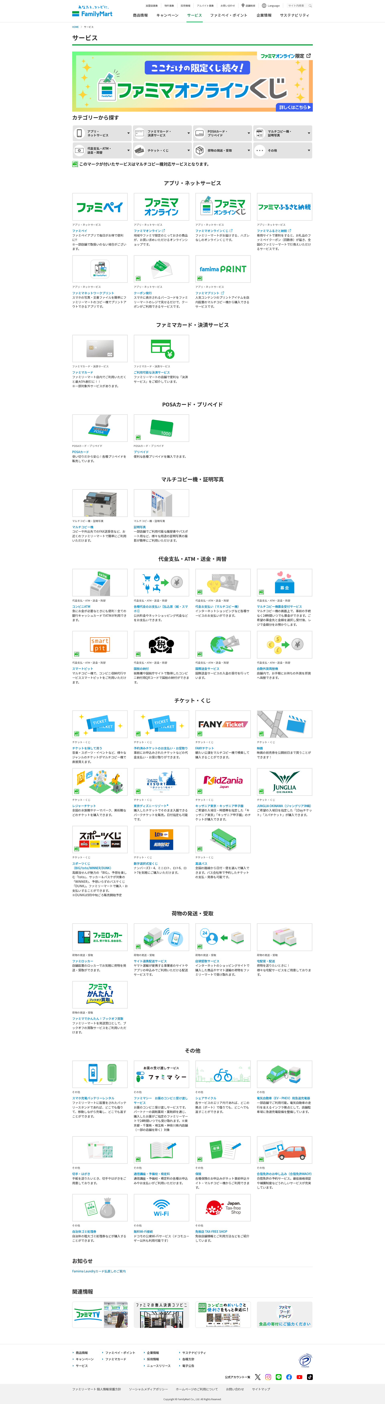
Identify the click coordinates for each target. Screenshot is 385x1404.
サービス (82, 1366)
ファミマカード (115, 1359)
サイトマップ (261, 1389)
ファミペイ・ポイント (229, 15)
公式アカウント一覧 (237, 1377)
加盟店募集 (152, 5)
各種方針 (188, 1359)
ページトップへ (372, 1391)
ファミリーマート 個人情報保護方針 (96, 1389)
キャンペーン (167, 15)
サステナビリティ (295, 15)
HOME (75, 26)
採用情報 (185, 5)
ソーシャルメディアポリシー (148, 1389)
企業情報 (264, 15)
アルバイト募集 (205, 5)
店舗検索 (250, 5)
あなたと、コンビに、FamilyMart (92, 11)
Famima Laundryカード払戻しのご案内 (99, 1271)
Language (274, 5)
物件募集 (169, 5)
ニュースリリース (159, 1366)
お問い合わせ (228, 5)
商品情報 (140, 15)
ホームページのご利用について (197, 1389)
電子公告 (188, 1366)
